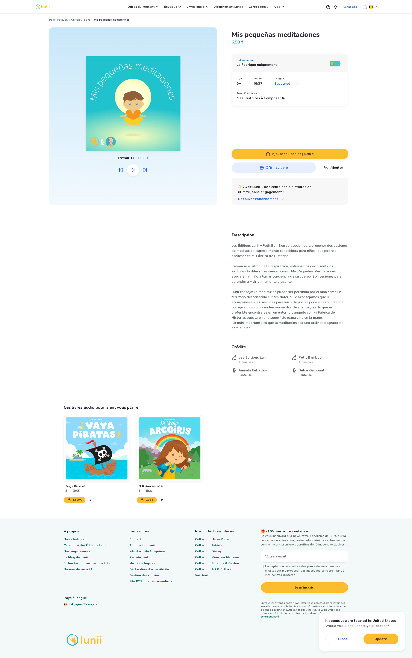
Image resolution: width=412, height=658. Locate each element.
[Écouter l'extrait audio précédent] (121, 170)
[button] (335, 7)
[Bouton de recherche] (328, 7)
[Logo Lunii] (43, 7)
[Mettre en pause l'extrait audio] (133, 170)
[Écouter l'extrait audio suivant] (145, 170)
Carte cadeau (258, 7)
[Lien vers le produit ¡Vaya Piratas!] (96, 448)
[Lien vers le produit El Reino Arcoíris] (169, 448)
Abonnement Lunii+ (229, 7)
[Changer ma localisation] (372, 7)
